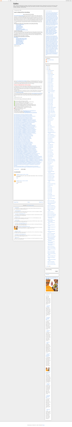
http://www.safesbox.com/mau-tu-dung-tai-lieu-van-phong (22, 141)
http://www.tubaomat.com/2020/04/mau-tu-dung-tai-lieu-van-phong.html (24, 127)
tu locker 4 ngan (50, 103)
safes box (53, 22)
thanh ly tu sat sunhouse (51, 247)
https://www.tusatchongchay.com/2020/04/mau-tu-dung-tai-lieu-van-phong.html (25, 129)
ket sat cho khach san (52, 23)
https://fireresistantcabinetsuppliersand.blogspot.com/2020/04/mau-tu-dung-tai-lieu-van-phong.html (28, 156)
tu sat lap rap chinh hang (51, 183)
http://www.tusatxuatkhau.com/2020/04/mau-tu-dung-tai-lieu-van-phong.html (24, 130)
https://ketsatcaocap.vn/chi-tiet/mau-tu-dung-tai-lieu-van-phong (23, 114)
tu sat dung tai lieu (51, 49)
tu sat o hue (49, 148)
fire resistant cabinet (49, 33)
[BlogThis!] (22, 169)
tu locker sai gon (50, 75)
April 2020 (49, 73)
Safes (15, 4)
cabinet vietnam (51, 34)
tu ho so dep (52, 28)
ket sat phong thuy (49, 17)
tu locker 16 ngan (50, 87)
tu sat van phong (53, 46)
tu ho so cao (55, 47)
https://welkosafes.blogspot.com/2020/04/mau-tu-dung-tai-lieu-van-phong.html (25, 146)
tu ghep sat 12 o (17, 237)
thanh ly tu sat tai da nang (52, 214)
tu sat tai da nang (50, 156)
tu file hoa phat (50, 117)
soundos (17, 174)
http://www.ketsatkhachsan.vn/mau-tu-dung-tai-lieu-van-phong (22, 143)
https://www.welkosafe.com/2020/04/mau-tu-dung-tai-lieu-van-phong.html (24, 122)
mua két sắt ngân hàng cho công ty (21, 38)
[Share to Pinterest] (25, 169)
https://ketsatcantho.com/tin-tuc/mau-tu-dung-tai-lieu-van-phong (23, 115)
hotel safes (50, 22)
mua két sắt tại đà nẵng (17, 44)
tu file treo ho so (50, 120)
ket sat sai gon (52, 38)
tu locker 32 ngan (50, 100)
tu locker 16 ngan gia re (51, 90)
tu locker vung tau (50, 85)
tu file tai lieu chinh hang (51, 116)
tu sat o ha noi (50, 151)
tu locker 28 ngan (50, 95)
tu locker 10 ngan (50, 89)
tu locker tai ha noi (50, 83)
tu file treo (49, 121)
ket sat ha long (53, 12)
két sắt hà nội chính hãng (20, 43)
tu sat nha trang (17, 220)
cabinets (51, 29)
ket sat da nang (54, 16)
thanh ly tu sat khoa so (51, 205)
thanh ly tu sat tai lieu (51, 234)
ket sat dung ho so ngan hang (50, 20)
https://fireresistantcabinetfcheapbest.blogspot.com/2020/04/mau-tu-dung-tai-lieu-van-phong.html (27, 162)
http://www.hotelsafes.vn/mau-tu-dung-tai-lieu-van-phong (22, 140)
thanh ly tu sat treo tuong (51, 264)
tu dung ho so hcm (48, 331)
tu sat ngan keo (17, 207)
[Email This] (21, 169)
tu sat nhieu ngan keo (18, 210)
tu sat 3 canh (50, 197)
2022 (48, 66)
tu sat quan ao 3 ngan (51, 176)
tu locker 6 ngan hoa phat (52, 107)
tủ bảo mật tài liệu (19, 28)
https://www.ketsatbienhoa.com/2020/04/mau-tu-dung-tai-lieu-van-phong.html (25, 120)
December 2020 (50, 70)
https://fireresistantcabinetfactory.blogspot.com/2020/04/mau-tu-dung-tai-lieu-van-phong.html (27, 163)
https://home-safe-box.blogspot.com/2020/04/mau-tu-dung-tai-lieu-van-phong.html (25, 147)
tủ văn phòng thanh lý (19, 26)
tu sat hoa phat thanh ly (51, 173)
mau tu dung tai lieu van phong (36, 93)
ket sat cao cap (48, 14)
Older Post (41, 202)
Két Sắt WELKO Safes (50, 59)
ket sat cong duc (52, 37)
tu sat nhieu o (50, 163)
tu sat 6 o (49, 164)
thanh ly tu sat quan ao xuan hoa (51, 232)
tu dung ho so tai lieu (48, 384)
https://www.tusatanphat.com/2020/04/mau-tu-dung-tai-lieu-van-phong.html (24, 132)
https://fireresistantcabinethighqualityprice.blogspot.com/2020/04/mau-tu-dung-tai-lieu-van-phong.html (28, 160)
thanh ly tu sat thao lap (51, 262)
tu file (55, 41)
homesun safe (49, 16)
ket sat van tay (52, 40)
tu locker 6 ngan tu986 (51, 111)
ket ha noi (54, 44)
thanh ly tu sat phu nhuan (51, 206)
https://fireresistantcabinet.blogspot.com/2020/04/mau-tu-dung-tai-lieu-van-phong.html (26, 166)
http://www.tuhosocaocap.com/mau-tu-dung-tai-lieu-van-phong (22, 138)
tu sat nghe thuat (50, 147)
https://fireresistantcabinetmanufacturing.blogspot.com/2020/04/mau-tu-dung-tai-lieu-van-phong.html (28, 157)
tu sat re (49, 182)
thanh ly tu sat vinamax (51, 252)
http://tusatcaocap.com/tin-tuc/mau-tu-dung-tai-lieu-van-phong (22, 123)
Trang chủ (47, 274)
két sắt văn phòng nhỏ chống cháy (21, 39)
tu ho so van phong (51, 43)
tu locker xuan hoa (50, 86)
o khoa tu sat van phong (51, 160)
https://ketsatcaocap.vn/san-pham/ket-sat (30, 112)
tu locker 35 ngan (50, 99)
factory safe (48, 28)
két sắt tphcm (16, 37)
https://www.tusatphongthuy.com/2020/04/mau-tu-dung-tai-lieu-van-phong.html (25, 133)
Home (29, 202)
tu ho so (47, 48)
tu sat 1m (49, 186)
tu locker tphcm (50, 82)
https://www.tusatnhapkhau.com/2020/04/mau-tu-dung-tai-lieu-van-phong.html (25, 131)
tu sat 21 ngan (50, 191)
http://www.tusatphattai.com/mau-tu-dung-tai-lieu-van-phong (22, 136)
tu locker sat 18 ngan (51, 74)
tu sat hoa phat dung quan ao (51, 172)
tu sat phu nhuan (50, 168)
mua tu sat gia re (50, 129)
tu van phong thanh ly (51, 53)
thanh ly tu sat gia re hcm (51, 255)
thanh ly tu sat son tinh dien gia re (51, 240)
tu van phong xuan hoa (51, 52)
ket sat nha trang (50, 13)
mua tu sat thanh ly (51, 134)
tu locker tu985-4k (50, 79)
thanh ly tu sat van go (51, 261)
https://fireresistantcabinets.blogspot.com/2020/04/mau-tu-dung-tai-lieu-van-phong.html (26, 155)
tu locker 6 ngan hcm (51, 108)
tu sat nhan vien (50, 139)
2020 (48, 69)
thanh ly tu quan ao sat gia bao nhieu (51, 221)
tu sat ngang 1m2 (50, 144)
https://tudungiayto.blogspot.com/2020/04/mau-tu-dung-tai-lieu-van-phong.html (25, 149)
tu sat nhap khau (50, 18)
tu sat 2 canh (50, 193)
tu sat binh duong (51, 50)
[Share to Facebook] (24, 169)
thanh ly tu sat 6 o (50, 211)
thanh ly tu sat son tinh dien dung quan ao (51, 238)
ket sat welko (52, 39)
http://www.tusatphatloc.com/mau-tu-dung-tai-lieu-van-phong (22, 137)
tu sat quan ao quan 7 (51, 177)
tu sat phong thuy (48, 19)
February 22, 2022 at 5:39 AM (23, 180)
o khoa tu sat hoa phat (51, 159)
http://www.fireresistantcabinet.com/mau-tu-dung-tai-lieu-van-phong (23, 135)
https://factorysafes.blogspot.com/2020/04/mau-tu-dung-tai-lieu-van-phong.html (25, 152)
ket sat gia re (48, 39)
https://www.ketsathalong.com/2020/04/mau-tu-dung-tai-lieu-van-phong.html (24, 116)
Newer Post (16, 202)
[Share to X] (23, 169)
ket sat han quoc (51, 41)
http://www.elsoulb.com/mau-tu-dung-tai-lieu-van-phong (22, 139)
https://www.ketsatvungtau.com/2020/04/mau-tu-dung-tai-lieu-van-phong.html (25, 119)
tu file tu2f (49, 124)
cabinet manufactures (49, 31)
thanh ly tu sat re (50, 219)
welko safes (53, 14)
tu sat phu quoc (50, 167)
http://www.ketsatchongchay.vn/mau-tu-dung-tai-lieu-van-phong (23, 144)
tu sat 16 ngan (50, 187)
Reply (17, 183)
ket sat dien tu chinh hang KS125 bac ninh (21, 223)
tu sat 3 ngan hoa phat (51, 195)
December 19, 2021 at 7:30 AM (23, 174)
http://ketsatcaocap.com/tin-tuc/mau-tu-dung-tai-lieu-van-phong (23, 124)
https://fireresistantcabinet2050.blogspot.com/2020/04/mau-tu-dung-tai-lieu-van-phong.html (27, 161)
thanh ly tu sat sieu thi (51, 246)
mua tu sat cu (50, 128)
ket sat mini (47, 35)
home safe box (52, 26)
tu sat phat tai (53, 21)
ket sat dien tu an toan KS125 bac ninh (20, 234)
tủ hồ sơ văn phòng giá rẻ (20, 24)
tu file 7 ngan (50, 125)
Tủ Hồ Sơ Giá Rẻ (18, 25)
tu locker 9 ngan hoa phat (52, 114)
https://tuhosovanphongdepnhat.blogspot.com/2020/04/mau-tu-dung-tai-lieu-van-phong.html (27, 153)
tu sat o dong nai (50, 155)
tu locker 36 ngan (50, 96)
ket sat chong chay (53, 24)
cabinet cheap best (49, 32)
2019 (48, 266)
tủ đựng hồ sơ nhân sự (19, 27)
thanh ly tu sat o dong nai (51, 215)
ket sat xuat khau (53, 36)
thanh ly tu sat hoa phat (51, 233)
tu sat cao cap (51, 15)
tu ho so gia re (50, 44)
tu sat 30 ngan (50, 194)
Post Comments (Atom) (30, 205)
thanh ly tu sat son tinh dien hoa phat (51, 242)
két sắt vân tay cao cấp (19, 42)
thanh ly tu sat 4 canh (51, 200)
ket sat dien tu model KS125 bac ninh (20, 213)
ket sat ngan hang (54, 19)
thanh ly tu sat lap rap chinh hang (51, 217)
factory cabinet (54, 32)
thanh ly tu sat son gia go (51, 236)
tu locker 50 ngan (50, 104)
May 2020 (49, 71)
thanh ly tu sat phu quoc (51, 208)
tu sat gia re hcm (50, 185)
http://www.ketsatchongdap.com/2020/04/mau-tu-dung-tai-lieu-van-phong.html (25, 145)
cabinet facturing (51, 30)
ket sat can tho (48, 12)
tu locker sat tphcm (50, 78)
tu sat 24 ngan (50, 190)
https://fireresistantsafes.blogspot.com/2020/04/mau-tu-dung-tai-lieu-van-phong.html (26, 154)
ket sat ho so (51, 42)
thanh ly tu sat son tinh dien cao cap (51, 244)
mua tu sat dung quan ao (51, 135)
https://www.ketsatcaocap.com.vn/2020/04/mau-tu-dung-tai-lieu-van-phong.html (25, 121)
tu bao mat (53, 17)
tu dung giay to (50, 27)
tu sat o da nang (50, 152)
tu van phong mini (51, 51)
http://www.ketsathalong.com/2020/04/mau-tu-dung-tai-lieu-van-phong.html (24, 128)
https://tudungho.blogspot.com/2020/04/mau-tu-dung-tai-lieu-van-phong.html (24, 148)
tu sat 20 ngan (50, 189)
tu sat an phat (55, 18)
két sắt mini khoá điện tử (20, 41)
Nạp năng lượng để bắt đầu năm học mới (24, 226)
